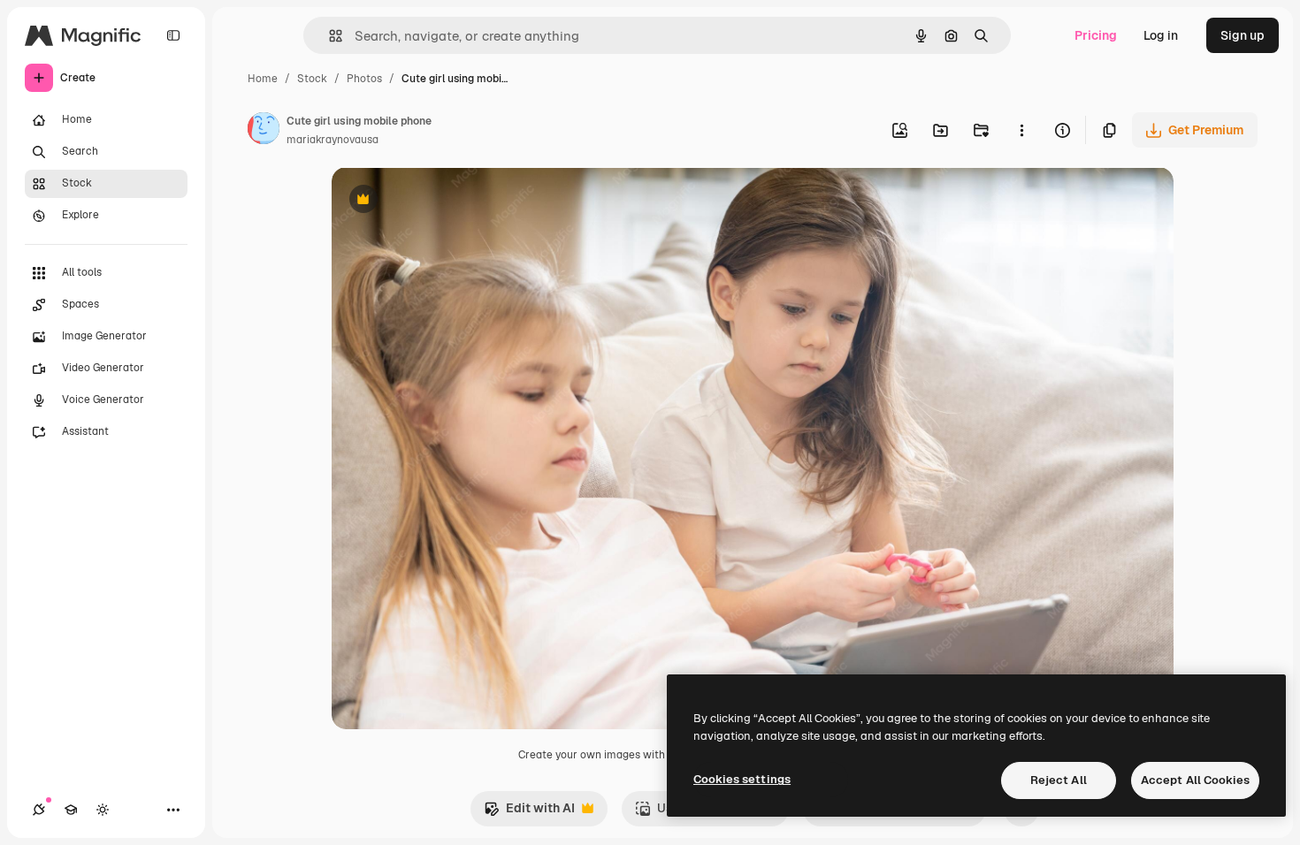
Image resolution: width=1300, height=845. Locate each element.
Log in (1160, 35)
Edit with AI (529, 813)
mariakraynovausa (333, 140)
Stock (312, 79)
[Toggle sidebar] (173, 35)
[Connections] (39, 810)
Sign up (1242, 35)
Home (263, 79)
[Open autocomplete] (328, 35)
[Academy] (71, 810)
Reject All (1058, 780)
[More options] (1021, 130)
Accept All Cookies (1195, 780)
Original (445, 201)
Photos (364, 79)
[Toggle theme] (102, 810)
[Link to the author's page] (263, 130)
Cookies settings (742, 779)
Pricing (1095, 35)
